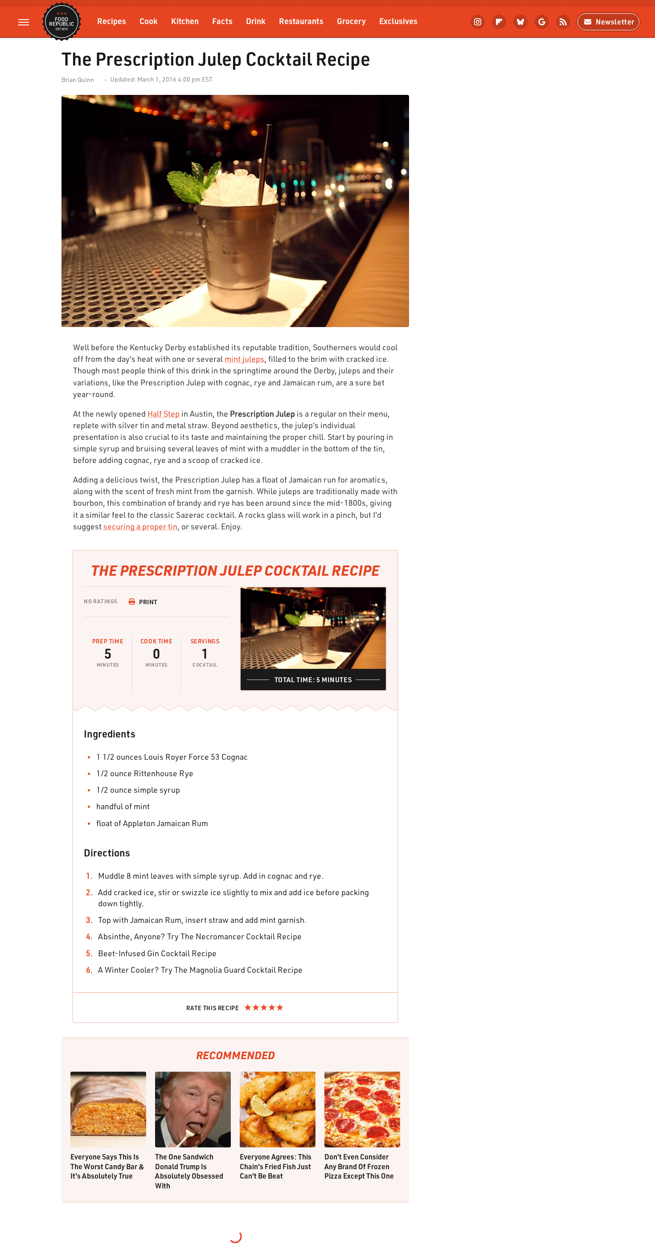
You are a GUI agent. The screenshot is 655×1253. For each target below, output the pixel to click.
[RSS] (563, 22)
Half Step (163, 413)
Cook (148, 21)
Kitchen (185, 21)
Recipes (111, 21)
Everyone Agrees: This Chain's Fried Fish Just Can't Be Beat (275, 1166)
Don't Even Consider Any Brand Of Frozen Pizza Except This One (359, 1166)
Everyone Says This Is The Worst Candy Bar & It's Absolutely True (107, 1166)
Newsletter (615, 21)
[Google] (542, 22)
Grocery (351, 21)
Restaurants (301, 21)
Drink (256, 21)
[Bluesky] (520, 22)
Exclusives (398, 21)
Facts (222, 21)
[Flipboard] (499, 22)
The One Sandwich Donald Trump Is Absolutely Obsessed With (189, 1171)
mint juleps (244, 359)
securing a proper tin (140, 526)
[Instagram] (478, 22)
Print (148, 602)
